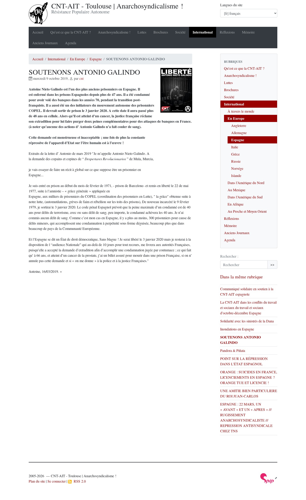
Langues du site (231, 4)
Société (180, 32)
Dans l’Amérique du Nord (246, 182)
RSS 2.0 (79, 481)
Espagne (96, 59)
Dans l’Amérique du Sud (245, 197)
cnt (81, 78)
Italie (234, 147)
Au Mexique (236, 189)
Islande (236, 175)
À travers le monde (241, 111)
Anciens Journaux (45, 42)
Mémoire (248, 32)
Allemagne (239, 132)
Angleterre (238, 125)
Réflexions (227, 32)
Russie (236, 161)
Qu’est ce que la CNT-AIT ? (70, 32)
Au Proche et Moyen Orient (247, 211)
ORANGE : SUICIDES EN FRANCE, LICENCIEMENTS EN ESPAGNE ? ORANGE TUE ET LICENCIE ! (248, 377)
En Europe (77, 59)
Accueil (37, 32)
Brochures (160, 32)
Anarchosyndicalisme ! (114, 32)
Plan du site (37, 481)
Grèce (235, 154)
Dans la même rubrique (241, 277)
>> (272, 264)
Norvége (237, 168)
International (203, 32)
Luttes (142, 32)
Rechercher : (229, 256)
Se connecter (56, 481)
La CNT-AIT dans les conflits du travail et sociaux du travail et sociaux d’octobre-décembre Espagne (248, 307)
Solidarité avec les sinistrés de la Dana (247, 321)
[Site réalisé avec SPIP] (268, 478)
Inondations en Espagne (237, 329)
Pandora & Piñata (232, 350)
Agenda (70, 42)
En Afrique (236, 204)
